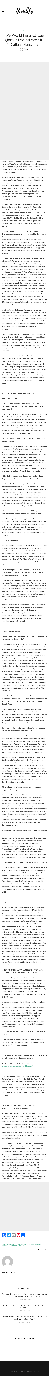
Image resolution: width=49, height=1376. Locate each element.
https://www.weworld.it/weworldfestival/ (17, 1066)
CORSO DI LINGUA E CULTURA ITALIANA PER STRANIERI (24, 1306)
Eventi (24, 30)
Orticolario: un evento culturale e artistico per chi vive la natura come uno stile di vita (24, 1295)
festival (6, 1245)
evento (39, 1244)
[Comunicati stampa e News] (24, 10)
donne (31, 1244)
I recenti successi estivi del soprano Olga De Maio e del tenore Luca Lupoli (24, 1317)
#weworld (22, 1244)
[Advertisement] (24, 86)
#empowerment (9, 1244)
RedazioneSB (17, 54)
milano (15, 1245)
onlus (22, 1245)
